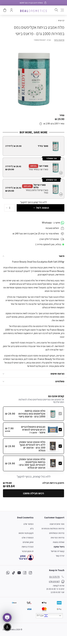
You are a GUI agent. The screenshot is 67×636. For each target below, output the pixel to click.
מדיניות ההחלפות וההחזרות (52, 528)
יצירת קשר (60, 555)
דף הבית (61, 20)
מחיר (61, 115)
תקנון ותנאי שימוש (26, 533)
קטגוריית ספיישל (57, 551)
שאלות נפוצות (58, 542)
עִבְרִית (40, 615)
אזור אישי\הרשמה (57, 524)
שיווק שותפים (28, 542)
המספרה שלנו (28, 537)
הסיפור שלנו (29, 524)
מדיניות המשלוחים (56, 533)
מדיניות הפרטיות (57, 537)
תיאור (61, 256)
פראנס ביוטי (59, 39)
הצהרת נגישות (28, 546)
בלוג (32, 528)
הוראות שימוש (57, 373)
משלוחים (59, 381)
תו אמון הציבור (28, 551)
